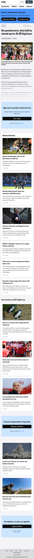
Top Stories (5, 6)
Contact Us (26, 550)
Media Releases (17, 552)
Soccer (15, 38)
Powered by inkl (17, 554)
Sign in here (21, 123)
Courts (21, 6)
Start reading (17, 118)
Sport (3, 26)
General (29, 6)
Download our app (23, 19)
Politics (14, 6)
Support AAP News (17, 526)
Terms (6, 550)
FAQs (16, 550)
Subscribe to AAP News (9, 19)
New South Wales (6, 38)
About (20, 550)
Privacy (11, 550)
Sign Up (29, 2)
